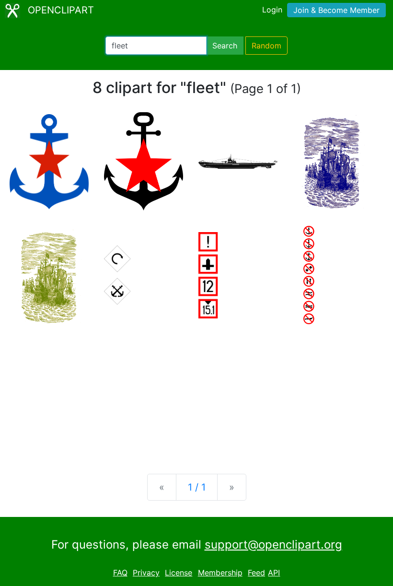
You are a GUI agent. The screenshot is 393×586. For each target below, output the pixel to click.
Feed (256, 572)
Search (224, 45)
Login (272, 9)
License (178, 572)
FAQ (120, 572)
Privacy (146, 572)
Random (266, 45)
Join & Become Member (336, 10)
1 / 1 (197, 487)
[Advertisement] (196, 391)
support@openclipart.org (273, 544)
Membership (220, 572)
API (274, 572)
